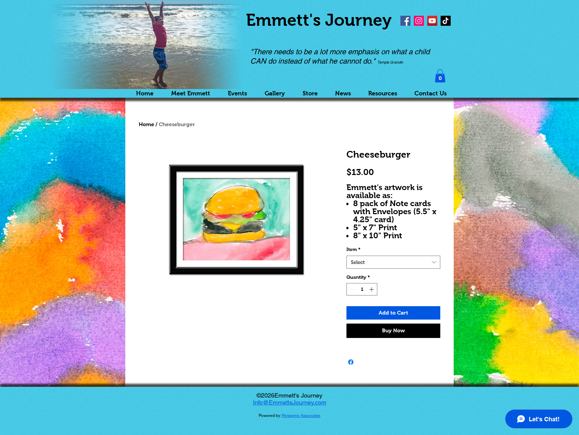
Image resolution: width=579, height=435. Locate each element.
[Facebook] (405, 21)
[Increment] (372, 289)
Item (353, 249)
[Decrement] (351, 289)
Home (146, 124)
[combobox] (393, 262)
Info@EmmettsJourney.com (289, 402)
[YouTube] (432, 21)
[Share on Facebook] (351, 362)
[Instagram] (419, 21)
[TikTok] (446, 21)
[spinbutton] (362, 289)
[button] (440, 75)
